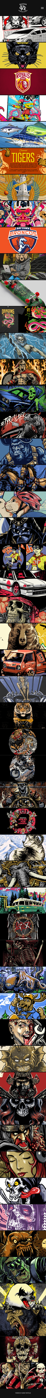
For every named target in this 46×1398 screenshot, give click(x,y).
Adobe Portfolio (26, 1393)
